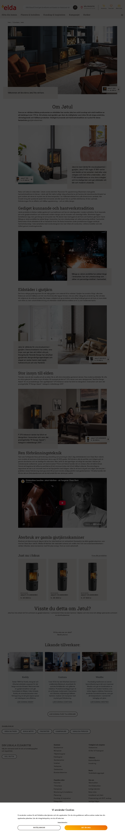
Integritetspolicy (62, 822)
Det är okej (86, 828)
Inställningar (39, 828)
